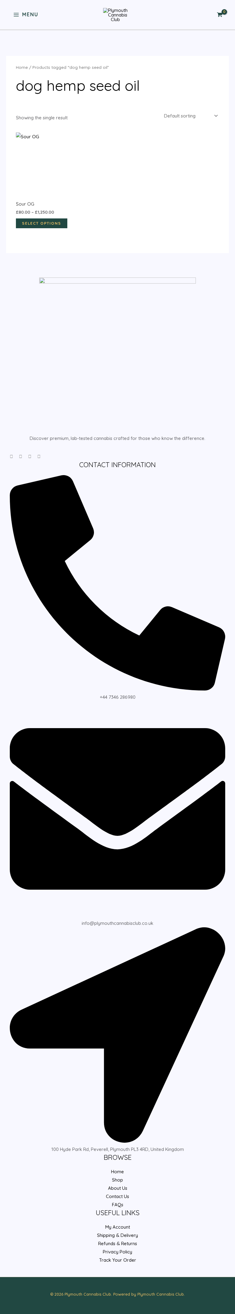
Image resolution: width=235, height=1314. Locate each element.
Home (22, 67)
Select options (41, 223)
